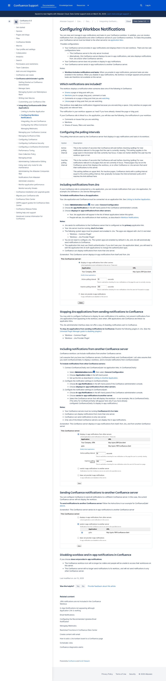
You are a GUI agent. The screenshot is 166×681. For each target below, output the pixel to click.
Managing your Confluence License (32, 132)
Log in (148, 5)
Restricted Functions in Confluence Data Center (78, 630)
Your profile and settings (25, 49)
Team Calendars (22, 68)
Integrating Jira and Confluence (33, 121)
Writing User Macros (27, 98)
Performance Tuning (27, 150)
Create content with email (70, 634)
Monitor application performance (31, 185)
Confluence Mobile (23, 42)
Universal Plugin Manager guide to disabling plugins (80, 331)
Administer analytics (26, 181)
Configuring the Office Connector (34, 125)
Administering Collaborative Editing (32, 161)
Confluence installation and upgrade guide (32, 192)
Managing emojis (25, 158)
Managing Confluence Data (29, 136)
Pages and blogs (22, 35)
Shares (67, 92)
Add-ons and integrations (26, 71)
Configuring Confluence (28, 139)
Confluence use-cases (25, 75)
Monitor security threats (28, 188)
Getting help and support (26, 213)
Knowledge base (66, 5)
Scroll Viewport (84, 661)
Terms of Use (121, 674)
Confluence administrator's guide (30, 78)
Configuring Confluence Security (31, 143)
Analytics (19, 57)
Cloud (128, 21)
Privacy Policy (107, 674)
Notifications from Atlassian (29, 177)
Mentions (68, 95)
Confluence (72, 661)
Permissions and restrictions (27, 64)
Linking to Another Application (33, 111)
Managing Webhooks (29, 128)
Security (132, 674)
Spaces (19, 31)
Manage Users (24, 88)
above (62, 506)
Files (18, 38)
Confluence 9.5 (26, 21)
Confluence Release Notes (26, 209)
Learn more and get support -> (119, 14)
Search (141, 5)
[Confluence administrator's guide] (95, 21)
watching (105, 98)
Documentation (49, 5)
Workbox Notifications (129, 217)
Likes (67, 101)
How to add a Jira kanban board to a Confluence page (81, 639)
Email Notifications (67, 615)
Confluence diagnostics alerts (71, 647)
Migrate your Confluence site (27, 195)
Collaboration (21, 53)
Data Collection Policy (27, 154)
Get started (20, 27)
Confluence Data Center (25, 199)
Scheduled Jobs (66, 643)
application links (116, 40)
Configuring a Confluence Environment (34, 147)
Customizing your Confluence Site (32, 102)
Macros (19, 46)
